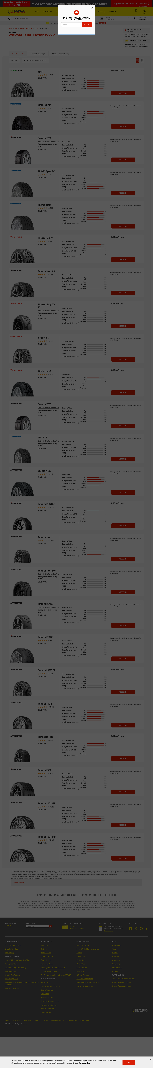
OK (129, 1062)
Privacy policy (84, 1063)
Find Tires (86, 25)
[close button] (150, 1060)
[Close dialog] (92, 7)
